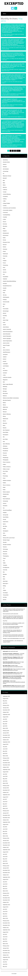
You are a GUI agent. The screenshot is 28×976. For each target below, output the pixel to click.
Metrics (4, 402)
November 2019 (6, 737)
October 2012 (6, 927)
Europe (4, 240)
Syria (4, 533)
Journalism (5, 354)
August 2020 (5, 716)
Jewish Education (6, 333)
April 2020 (5, 726)
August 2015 (5, 852)
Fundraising (5, 265)
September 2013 (6, 904)
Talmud (4, 535)
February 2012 (6, 945)
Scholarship (5, 501)
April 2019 (5, 753)
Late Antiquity (6, 366)
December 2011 (6, 950)
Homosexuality (6, 301)
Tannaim (5, 542)
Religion (4, 496)
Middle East (5, 407)
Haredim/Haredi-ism (7, 285)
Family (4, 251)
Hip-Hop (4, 295)
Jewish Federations (7, 336)
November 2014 (6, 872)
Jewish (4, 324)
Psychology (5, 476)
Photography (5, 459)
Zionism (4, 599)
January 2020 (6, 732)
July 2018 (5, 774)
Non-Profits (5, 439)
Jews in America (6, 350)
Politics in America (7, 466)
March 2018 (5, 783)
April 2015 (5, 861)
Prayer (4, 473)
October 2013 (6, 902)
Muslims (4, 427)
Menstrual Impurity (7, 400)
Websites (5, 574)
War (4, 572)
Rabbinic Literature (7, 480)
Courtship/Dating (6, 214)
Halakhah (5, 278)
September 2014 (6, 877)
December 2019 (6, 735)
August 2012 (5, 932)
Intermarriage (6, 311)
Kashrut (4, 359)
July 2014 (5, 881)
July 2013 (5, 909)
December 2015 (6, 842)
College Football (6, 203)
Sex (4, 508)
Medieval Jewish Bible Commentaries (11, 398)
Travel (4, 558)
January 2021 (6, 707)
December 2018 (6, 762)
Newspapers (5, 434)
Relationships (6, 494)
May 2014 (5, 886)
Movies (4, 420)
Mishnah (5, 411)
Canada (4, 191)
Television (5, 551)
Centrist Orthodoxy (7, 194)
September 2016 (6, 822)
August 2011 (5, 959)
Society (4, 519)
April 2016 (5, 833)
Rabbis (4, 482)
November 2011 (6, 952)
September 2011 (6, 957)
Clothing (4, 198)
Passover (5, 453)
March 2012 (5, 943)
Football (4, 260)
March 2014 (5, 890)
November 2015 (6, 845)
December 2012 (6, 923)
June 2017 (5, 801)
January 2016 (6, 840)
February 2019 (6, 758)
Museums (5, 423)
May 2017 (5, 803)
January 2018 (6, 787)
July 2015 (5, 854)
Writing (4, 585)
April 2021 (5, 703)
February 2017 (6, 810)
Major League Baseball (8, 384)
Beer (4, 180)
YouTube (5, 597)
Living (4, 375)
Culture (4, 219)
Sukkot (4, 528)
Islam (4, 317)
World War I (5, 581)
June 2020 (5, 721)
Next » (18, 150)
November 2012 (6, 925)
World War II (5, 583)
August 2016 (5, 824)
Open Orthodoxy (6, 443)
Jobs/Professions (6, 352)
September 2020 (6, 714)
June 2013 (5, 911)
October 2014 (6, 874)
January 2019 (6, 760)
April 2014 (5, 888)
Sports (4, 524)
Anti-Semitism (6, 169)
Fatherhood (5, 253)
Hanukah (5, 283)
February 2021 (6, 705)
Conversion (5, 212)
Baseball (5, 178)
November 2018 (6, 764)
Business (5, 187)
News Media (5, 432)
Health (4, 290)
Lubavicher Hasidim (7, 377)
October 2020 (6, 712)
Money (4, 416)
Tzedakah (5, 565)
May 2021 (5, 700)
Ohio (4, 441)
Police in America (6, 462)
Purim (4, 478)
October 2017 (6, 792)
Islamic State (5, 320)
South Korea (5, 521)
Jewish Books (6, 327)
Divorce (4, 221)
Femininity (5, 256)
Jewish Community (7, 329)
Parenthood (5, 450)
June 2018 (5, 776)
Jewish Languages (7, 338)
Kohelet (4, 361)
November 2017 (6, 790)
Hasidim (4, 288)
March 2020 (5, 728)
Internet (4, 313)
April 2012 (5, 941)
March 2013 (5, 918)
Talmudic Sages (6, 540)
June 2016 (5, 829)
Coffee (4, 201)
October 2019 (6, 739)
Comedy (4, 205)
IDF (3, 306)
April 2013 (5, 916)
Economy (5, 224)
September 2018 (6, 769)
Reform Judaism (6, 492)
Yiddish (4, 590)
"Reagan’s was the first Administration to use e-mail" (14, 638)
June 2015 (5, 856)
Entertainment (6, 233)
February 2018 (6, 785)
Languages (5, 363)
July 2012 (5, 934)
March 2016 (5, 836)
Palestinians (5, 448)
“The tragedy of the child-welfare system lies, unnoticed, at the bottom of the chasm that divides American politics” (13, 65)
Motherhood (5, 418)
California (5, 189)
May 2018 (5, 778)
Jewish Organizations (7, 340)
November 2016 (6, 817)
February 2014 (6, 893)
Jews (4, 347)
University (5, 569)
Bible (4, 182)
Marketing (5, 386)
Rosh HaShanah (6, 498)
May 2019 (5, 751)
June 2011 (5, 964)
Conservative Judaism (7, 210)
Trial (4, 560)
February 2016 (6, 838)
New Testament (6, 430)
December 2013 (6, 897)
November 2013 (6, 900)
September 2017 (6, 794)
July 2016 (5, 826)
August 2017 (5, 797)
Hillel (4, 292)
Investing (5, 315)
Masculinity (5, 393)
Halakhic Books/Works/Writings (9, 281)
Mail (4, 382)
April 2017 (5, 806)
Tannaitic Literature (7, 544)
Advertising (5, 159)
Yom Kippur (5, 592)
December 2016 (6, 815)
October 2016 (6, 820)
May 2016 (5, 831)
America (4, 164)
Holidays (5, 299)
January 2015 (6, 868)
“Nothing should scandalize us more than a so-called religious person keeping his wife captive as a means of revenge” (13, 54)
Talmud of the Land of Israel (9, 537)
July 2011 (5, 961)
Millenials (5, 409)
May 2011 (5, 966)
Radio (4, 487)
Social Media (5, 517)
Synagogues (5, 530)
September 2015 (6, 849)
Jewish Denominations (8, 331)
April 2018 (5, 781)
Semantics (5, 505)
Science (4, 503)
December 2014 (6, 870)
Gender (4, 269)
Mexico (4, 404)
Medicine (5, 395)
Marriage (5, 388)
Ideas (4, 304)
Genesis (4, 272)
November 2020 (6, 710)
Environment (5, 235)
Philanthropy (5, 457)
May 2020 (5, 723)
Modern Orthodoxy (7, 414)
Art (3, 173)
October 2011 (6, 955)
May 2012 (5, 939)
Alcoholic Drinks (6, 162)
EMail (4, 228)
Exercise (5, 244)
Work (4, 579)
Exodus (4, 246)
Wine (4, 576)
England (4, 230)
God (4, 274)
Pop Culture (5, 471)
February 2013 (6, 920)
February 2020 (6, 730)
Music (4, 425)
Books (4, 185)
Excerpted (14, 3)
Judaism (4, 356)
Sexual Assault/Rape (7, 510)
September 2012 (6, 929)
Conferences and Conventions (9, 207)
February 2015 (6, 865)
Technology (5, 549)
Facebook (5, 249)
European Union (6, 242)
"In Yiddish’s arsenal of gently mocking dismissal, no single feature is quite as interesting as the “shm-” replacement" (14, 610)
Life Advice (5, 370)
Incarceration (5, 308)
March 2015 (5, 863)
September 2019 (6, 742)
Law (4, 368)
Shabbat (4, 512)
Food (4, 258)
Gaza (4, 267)
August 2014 (5, 879)
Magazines (5, 379)
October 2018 (6, 767)
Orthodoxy (5, 446)
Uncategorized (6, 567)
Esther (4, 237)
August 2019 (5, 744)
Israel (4, 322)
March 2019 (5, 755)
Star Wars (5, 526)
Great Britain (5, 276)
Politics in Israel (6, 469)
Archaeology (5, 171)
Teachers (5, 546)
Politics (4, 464)
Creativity (5, 217)
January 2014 (6, 895)
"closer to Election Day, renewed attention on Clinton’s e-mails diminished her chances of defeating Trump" (12, 631)
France (4, 262)
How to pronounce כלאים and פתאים (10, 613)
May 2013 (5, 913)
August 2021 (5, 698)
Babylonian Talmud (7, 175)
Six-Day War (5, 514)
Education (5, 226)
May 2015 (5, 858)
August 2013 (5, 907)
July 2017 (5, 799)
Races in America (6, 485)
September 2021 (6, 696)
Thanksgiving (6, 556)
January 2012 (6, 948)
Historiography (6, 297)
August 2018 (5, 771)
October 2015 (6, 847)
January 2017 (6, 813)
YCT (4, 588)
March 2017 (5, 808)
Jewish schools (6, 343)
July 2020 (5, 719)
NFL (4, 437)
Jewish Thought (6, 345)
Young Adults (5, 595)
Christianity (5, 196)
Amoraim (5, 166)
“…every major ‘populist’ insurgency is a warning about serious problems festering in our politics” (13, 101)
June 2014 (5, 884)
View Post (5, 620)
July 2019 (5, 746)
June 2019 (5, 748)
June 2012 (5, 936)
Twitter (12, 8)
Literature (5, 372)
